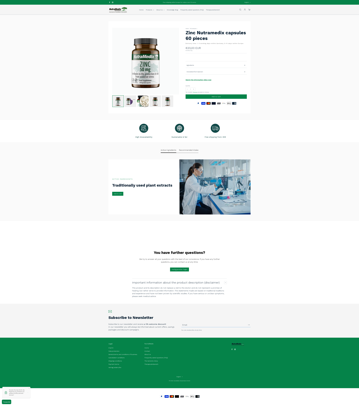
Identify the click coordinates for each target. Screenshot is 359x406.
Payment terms (113, 364)
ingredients (190, 65)
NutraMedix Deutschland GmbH (182, 380)
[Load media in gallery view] (118, 101)
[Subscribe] (249, 325)
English (246, 2)
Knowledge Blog (172, 10)
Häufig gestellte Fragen (179, 269)
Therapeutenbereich (213, 10)
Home (141, 10)
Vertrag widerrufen (114, 367)
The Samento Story (151, 361)
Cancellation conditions (116, 358)
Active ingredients (168, 150)
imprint (110, 348)
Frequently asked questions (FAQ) (192, 10)
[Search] (240, 10)
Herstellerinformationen (195, 72)
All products (193, 28)
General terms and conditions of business (122, 354)
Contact (147, 351)
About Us (159, 10)
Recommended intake (188, 150)
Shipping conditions (115, 361)
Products (149, 10)
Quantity (188, 85)
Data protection (113, 351)
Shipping (195, 92)
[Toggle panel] (225, 282)
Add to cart (118, 194)
